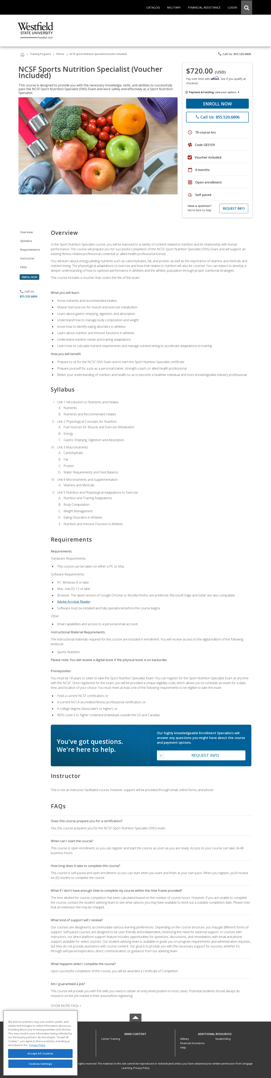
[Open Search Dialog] (246, 7)
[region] (40, 1043)
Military (184, 1039)
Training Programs (40, 54)
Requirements (30, 249)
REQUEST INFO (234, 208)
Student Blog (223, 1039)
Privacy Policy (141, 1068)
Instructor (27, 258)
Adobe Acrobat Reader (73, 601)
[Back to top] (135, 1033)
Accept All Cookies (40, 1053)
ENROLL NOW (217, 104)
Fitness (60, 54)
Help (183, 1047)
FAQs (23, 267)
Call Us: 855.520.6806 (234, 54)
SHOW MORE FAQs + (66, 1005)
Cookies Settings (40, 1064)
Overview (26, 232)
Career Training (110, 1039)
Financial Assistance (192, 1043)
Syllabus (26, 241)
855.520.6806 (28, 296)
